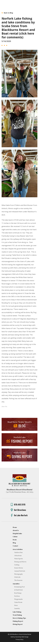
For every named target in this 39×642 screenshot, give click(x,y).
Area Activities (18, 549)
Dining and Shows (20, 562)
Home (15, 527)
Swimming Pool (19, 587)
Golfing (16, 565)
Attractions (18, 556)
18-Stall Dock (18, 590)
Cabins (15, 537)
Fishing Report (18, 621)
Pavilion (17, 596)
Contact (15, 546)
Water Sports (18, 559)
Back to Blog (8, 13)
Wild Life (17, 577)
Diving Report (17, 624)
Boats (15, 540)
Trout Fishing (17, 615)
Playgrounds (18, 599)
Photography (18, 574)
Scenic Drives (18, 568)
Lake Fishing (17, 612)
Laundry (17, 609)
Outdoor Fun (18, 553)
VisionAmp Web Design (21, 637)
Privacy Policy (19, 639)
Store (16, 605)
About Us (16, 531)
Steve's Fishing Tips (19, 618)
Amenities (16, 584)
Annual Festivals (19, 571)
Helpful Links (17, 534)
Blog (14, 543)
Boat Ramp (17, 593)
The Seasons (18, 580)
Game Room (18, 602)
